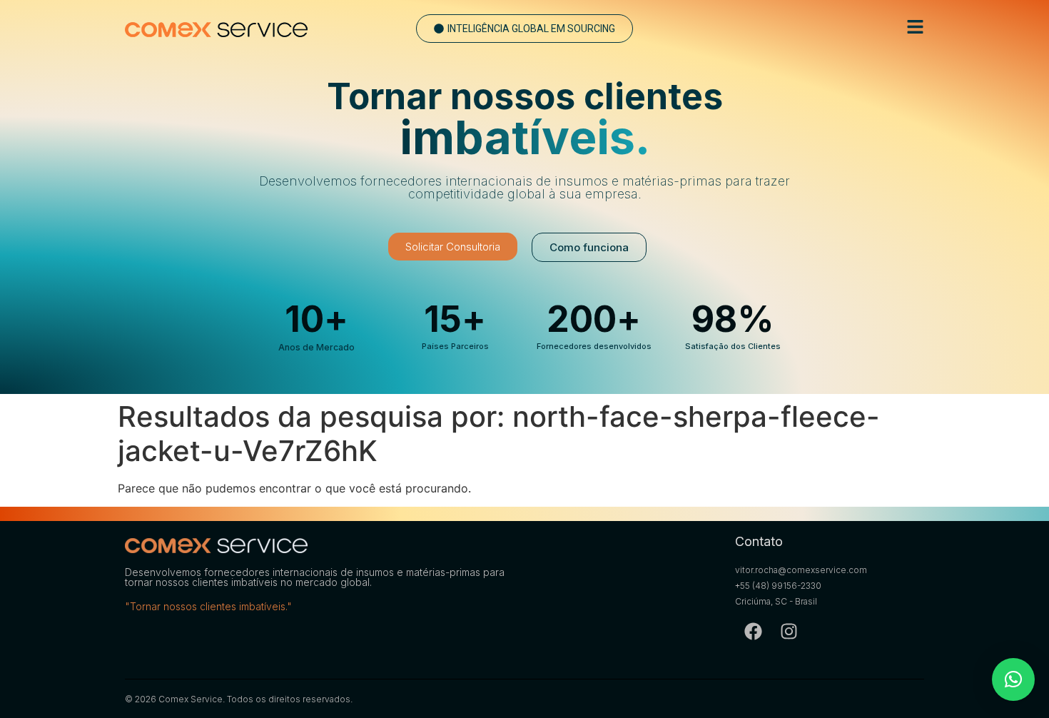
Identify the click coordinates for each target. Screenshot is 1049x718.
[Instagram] (788, 631)
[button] (524, 28)
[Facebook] (753, 631)
